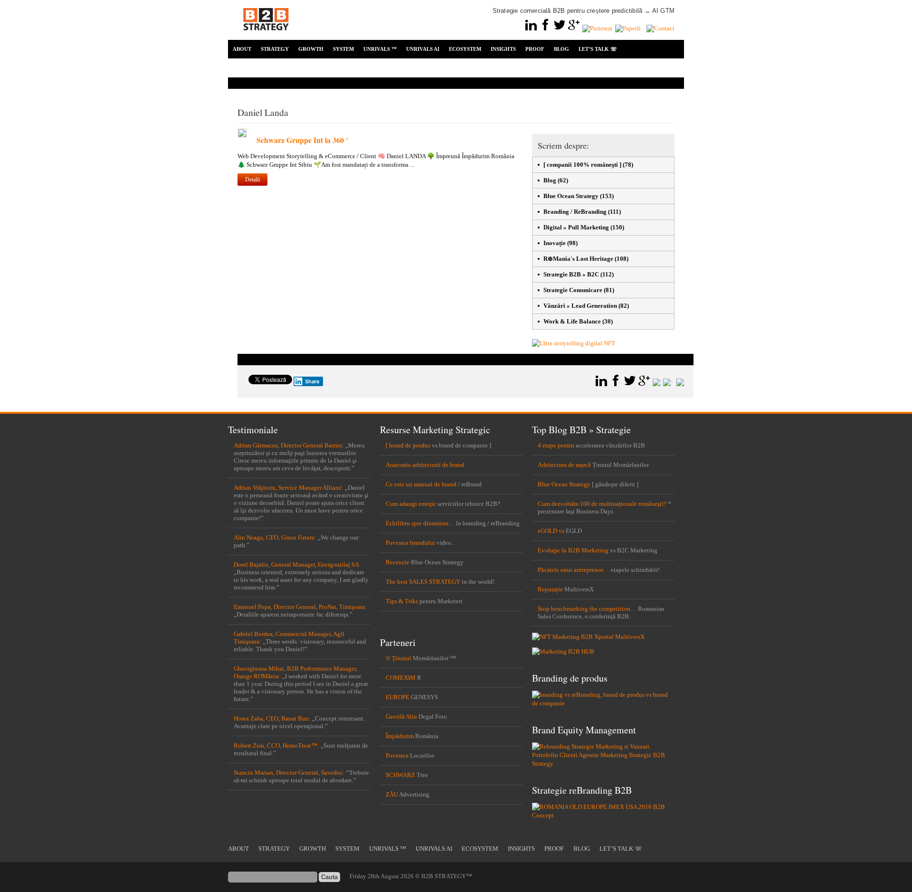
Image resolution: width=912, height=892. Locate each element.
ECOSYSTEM (465, 49)
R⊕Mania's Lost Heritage (578, 258)
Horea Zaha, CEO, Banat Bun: (272, 718)
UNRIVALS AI (422, 49)
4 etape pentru (556, 445)
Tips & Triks (402, 601)
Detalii (252, 179)
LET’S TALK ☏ (598, 49)
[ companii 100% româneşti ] (582, 164)
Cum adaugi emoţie (411, 503)
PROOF (534, 49)
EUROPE (397, 697)
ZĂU (392, 794)
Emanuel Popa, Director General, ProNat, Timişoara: (300, 606)
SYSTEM (343, 49)
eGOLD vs (551, 530)
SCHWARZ (400, 774)
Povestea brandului (410, 542)
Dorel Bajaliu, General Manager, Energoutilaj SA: (297, 564)
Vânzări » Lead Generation (580, 305)
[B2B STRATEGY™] (266, 35)
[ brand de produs (408, 445)
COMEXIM (401, 677)
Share (312, 381)
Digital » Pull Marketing (576, 227)
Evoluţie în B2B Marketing (573, 550)
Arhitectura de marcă (564, 464)
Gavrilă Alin (401, 716)
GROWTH (310, 49)
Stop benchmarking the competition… (587, 608)
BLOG (561, 49)
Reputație (550, 589)
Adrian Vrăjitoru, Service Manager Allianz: (288, 487)
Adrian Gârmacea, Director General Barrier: (289, 445)
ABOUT (242, 49)
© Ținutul (398, 658)
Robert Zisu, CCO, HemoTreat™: (276, 745)
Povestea (397, 755)
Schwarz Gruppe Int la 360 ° (302, 139)
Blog (549, 180)
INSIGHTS (503, 49)
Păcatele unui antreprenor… (573, 569)
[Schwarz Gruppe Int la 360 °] (242, 135)
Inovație (554, 243)
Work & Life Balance (572, 321)
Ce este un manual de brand (421, 484)
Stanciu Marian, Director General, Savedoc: (289, 772)
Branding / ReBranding (575, 211)
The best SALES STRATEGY (423, 581)
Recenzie (397, 562)
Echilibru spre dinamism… (420, 523)
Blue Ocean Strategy (570, 195)
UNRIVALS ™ (380, 49)
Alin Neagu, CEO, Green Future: (275, 537)
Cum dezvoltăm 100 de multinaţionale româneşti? (602, 503)
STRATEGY (275, 49)
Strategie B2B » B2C (571, 274)
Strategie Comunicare (572, 290)
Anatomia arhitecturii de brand (425, 464)
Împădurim (400, 736)
